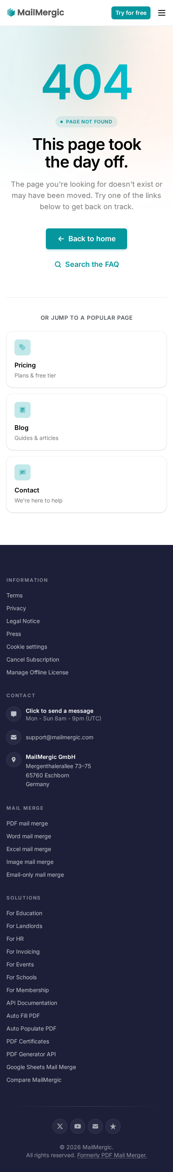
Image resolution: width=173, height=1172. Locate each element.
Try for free (130, 12)
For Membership (27, 989)
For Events (20, 964)
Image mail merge (30, 861)
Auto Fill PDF (23, 1015)
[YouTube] (77, 1126)
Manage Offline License (37, 672)
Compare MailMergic (34, 1079)
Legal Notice (23, 620)
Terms (14, 595)
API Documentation (31, 1002)
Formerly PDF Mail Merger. (112, 1155)
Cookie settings (26, 646)
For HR (15, 938)
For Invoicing (23, 951)
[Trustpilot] (113, 1126)
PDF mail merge (27, 823)
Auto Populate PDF (31, 1028)
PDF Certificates (27, 1041)
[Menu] (162, 13)
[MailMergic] (35, 12)
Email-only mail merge (35, 874)
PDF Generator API (31, 1054)
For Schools (21, 977)
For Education (24, 913)
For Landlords (24, 925)
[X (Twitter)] (60, 1126)
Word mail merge (28, 836)
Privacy (16, 608)
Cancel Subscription (32, 659)
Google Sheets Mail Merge (41, 1066)
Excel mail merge (28, 848)
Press (13, 633)
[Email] (95, 1126)
